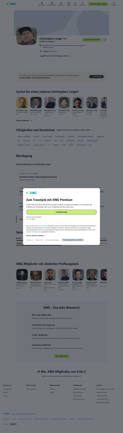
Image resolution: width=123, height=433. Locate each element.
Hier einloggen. (30, 219)
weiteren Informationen (33, 232)
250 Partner (43, 226)
